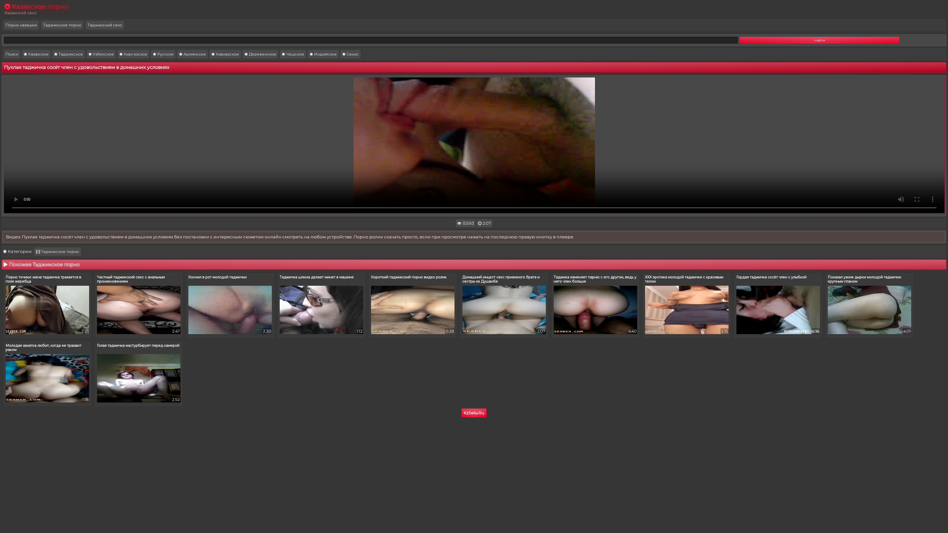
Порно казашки (21, 25)
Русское (165, 54)
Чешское (294, 54)
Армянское (194, 54)
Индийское (325, 54)
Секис (352, 54)
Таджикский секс (105, 25)
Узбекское (103, 54)
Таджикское (70, 54)
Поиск (12, 54)
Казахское (38, 54)
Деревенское (262, 54)
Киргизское (135, 54)
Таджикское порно (62, 25)
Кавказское (227, 54)
